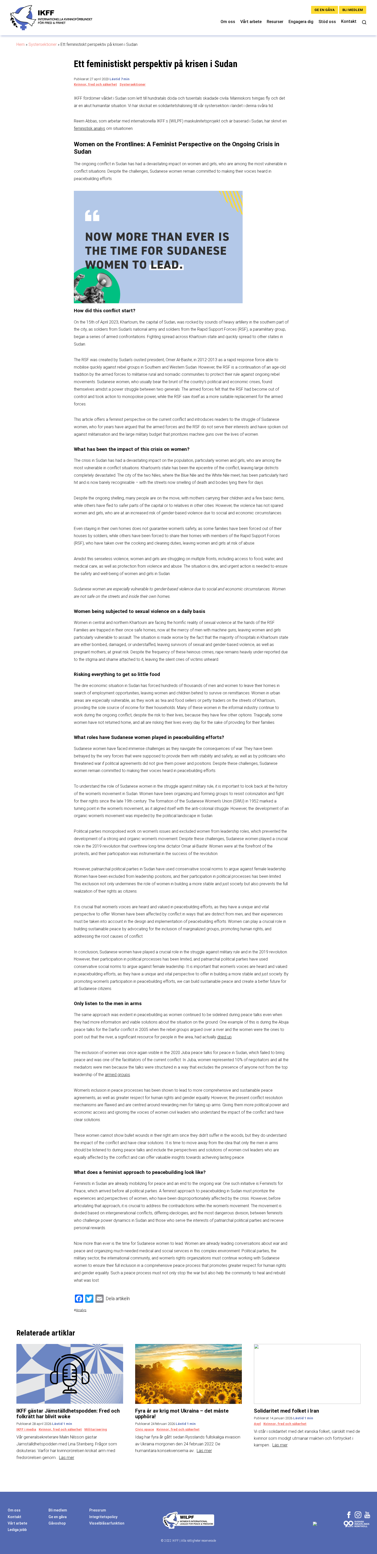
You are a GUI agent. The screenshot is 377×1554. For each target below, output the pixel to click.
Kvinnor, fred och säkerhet (95, 84)
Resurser (275, 21)
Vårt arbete (251, 21)
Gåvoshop (57, 1523)
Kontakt (348, 21)
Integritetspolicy (103, 1517)
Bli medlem (352, 10)
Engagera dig (301, 21)
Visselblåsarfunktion (106, 1523)
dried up (224, 1037)
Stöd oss (327, 21)
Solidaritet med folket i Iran (286, 1411)
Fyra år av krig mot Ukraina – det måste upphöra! (182, 1414)
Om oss (228, 21)
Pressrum (97, 1510)
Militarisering (95, 1429)
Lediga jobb (17, 1530)
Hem (20, 44)
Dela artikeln (118, 1298)
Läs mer (66, 1457)
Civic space (144, 1429)
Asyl (257, 1424)
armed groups (117, 1074)
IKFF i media (26, 1429)
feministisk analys (89, 128)
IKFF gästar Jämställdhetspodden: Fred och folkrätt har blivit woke (68, 1414)
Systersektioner (42, 44)
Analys (81, 1310)
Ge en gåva (324, 10)
